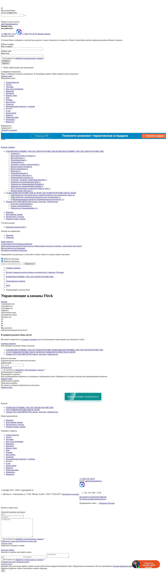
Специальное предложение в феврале (16, 244)
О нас (8, 111)
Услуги (9, 85)
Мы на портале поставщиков (13, 248)
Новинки (9, 212)
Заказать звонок (43, 34)
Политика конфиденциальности (92, 499)
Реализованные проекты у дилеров (20, 106)
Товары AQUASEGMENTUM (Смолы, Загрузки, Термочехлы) (32, 354)
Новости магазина (11, 259)
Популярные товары (14, 214)
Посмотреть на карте (70, 494)
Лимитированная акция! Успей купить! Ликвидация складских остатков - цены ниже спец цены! (41, 246)
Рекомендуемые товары (15, 219)
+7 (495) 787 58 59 (86, 479)
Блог (8, 98)
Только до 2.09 (41, 136)
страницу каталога (29, 339)
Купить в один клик (28, 541)
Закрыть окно (6, 76)
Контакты (10, 93)
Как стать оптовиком (14, 89)
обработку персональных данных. (29, 58)
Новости (9, 115)
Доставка (9, 87)
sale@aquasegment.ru (9, 24)
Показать (9, 235)
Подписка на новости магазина (14, 250)
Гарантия (9, 104)
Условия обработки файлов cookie (126, 566)
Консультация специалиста (83, 396)
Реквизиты (10, 119)
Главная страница (8, 344)
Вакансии (10, 91)
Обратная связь (12, 117)
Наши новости (7, 242)
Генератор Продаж (106, 503)
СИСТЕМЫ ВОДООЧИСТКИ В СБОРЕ (59, 352)
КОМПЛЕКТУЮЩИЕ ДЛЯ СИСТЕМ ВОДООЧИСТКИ (79, 350)
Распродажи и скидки (15, 217)
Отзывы (9, 100)
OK (3, 571)
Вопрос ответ (11, 95)
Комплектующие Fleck (15, 227)
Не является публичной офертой (92, 497)
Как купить (10, 102)
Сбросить (10, 237)
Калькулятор (11, 113)
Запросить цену (22, 562)
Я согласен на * (24, 370)
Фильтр (4, 302)
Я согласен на (23, 58)
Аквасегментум (12, 82)
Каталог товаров (8, 147)
